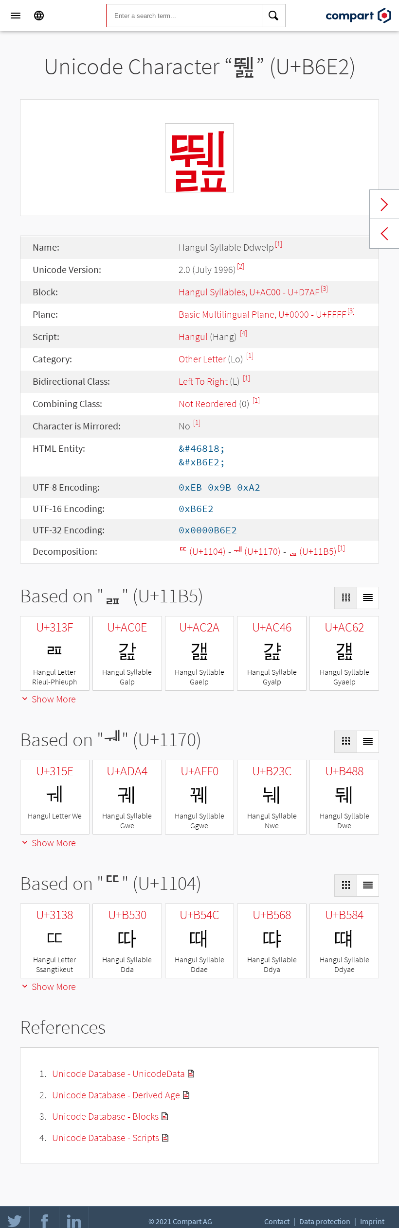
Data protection (324, 1221)
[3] (324, 288)
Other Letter (202, 359)
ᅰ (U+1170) (257, 551)
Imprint (372, 1221)
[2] (240, 266)
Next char (384, 204)
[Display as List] (368, 598)
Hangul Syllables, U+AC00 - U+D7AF (249, 292)
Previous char (384, 233)
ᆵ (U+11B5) (313, 551)
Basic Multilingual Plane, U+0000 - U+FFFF (262, 314)
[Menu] (15, 15)
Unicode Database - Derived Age (116, 1095)
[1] (278, 243)
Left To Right (203, 381)
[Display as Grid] (345, 598)
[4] (243, 333)
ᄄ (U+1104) (202, 551)
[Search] (274, 15)
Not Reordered (208, 403)
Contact (277, 1221)
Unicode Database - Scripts (105, 1137)
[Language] (39, 15)
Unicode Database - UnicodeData (118, 1073)
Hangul (193, 336)
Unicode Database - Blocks (105, 1116)
